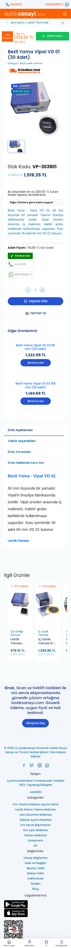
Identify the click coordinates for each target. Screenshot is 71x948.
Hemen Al (38, 313)
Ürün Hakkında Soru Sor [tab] (26, 463)
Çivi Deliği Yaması (16, 633)
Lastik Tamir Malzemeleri (43, 22)
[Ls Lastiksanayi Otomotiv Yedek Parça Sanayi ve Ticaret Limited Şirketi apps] (35, 913)
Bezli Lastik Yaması (31, 63)
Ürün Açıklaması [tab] (20, 430)
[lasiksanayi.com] (24, 765)
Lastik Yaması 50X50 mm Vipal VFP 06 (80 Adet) (19, 641)
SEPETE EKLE (54, 36)
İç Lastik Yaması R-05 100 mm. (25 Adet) (46, 641)
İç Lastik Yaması (43, 633)
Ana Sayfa (9, 945)
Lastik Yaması (18, 541)
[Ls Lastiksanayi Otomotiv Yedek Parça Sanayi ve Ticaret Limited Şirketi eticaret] (35, 931)
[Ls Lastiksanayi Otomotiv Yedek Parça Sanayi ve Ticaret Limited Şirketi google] (35, 904)
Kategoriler (61, 945)
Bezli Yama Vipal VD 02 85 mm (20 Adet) (35, 347)
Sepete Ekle (38, 301)
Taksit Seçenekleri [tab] (22, 441)
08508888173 (54, 4)
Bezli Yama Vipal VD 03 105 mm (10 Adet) (36, 385)
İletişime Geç (35, 723)
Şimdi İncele (35, 363)
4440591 (16, 4)
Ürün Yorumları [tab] (19, 452)
